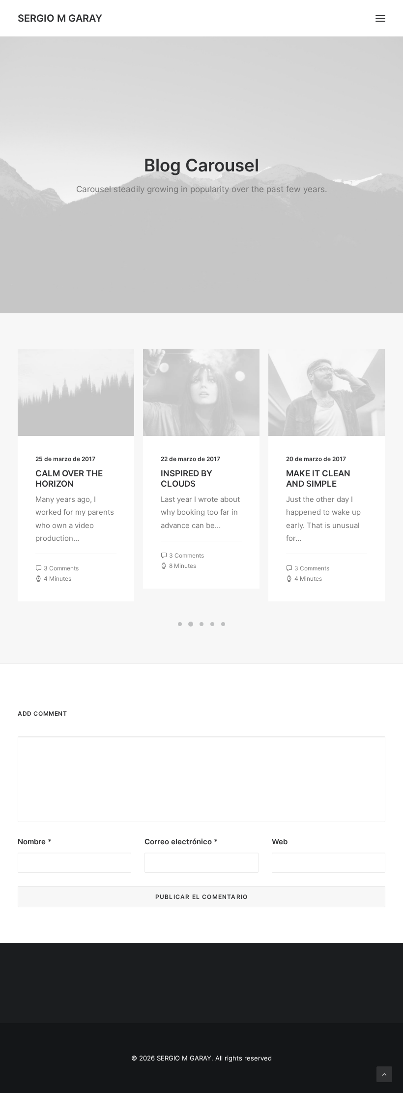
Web (280, 841)
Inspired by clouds (186, 478)
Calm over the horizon (69, 478)
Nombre (35, 841)
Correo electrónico (181, 841)
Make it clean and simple (318, 478)
